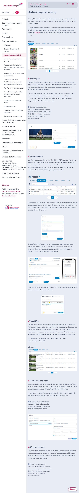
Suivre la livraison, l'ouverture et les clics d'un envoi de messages (13, 94)
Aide (73, 489)
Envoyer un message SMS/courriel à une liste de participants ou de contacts (13, 82)
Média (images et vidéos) (12, 55)
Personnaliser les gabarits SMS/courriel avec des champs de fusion (14, 67)
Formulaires (7, 37)
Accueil (5, 19)
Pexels (37, 33)
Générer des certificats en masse (12, 101)
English (6, 185)
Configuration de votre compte (11, 24)
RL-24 (4, 146)
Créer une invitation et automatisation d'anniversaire (11, 132)
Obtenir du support (10, 173)
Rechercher (5, 12)
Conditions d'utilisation (9, 196)
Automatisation (8, 126)
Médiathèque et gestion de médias (13, 60)
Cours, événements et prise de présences (14, 121)
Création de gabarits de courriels (11, 50)
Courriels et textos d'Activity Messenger (13, 111)
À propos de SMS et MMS (13, 116)
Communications (9, 41)
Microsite (6, 138)
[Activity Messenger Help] (13, 4)
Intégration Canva (10, 106)
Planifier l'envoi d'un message (14, 88)
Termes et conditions (11, 177)
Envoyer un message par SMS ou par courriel (14, 74)
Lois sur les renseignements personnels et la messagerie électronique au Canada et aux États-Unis (14, 165)
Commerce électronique (12, 142)
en (70, 4)
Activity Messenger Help (37, 4)
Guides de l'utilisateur (11, 157)
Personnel (6, 29)
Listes (4, 33)
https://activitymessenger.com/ (11, 191)
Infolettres (7, 45)
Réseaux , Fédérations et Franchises (12, 151)
